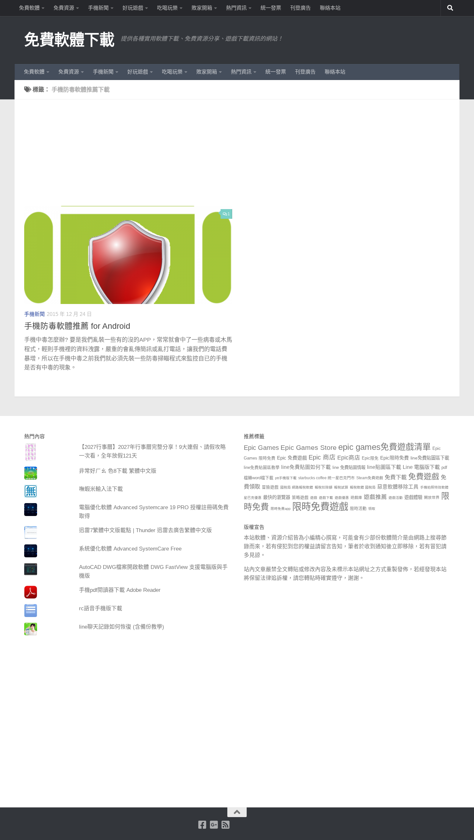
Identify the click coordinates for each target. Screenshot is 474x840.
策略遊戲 (300, 497)
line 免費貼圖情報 (348, 467)
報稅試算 (341, 487)
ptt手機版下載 (286, 478)
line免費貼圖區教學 (262, 467)
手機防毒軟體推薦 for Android (77, 326)
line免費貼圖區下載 (429, 457)
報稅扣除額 (323, 487)
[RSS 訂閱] (225, 824)
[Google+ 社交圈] (214, 824)
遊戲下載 (326, 498)
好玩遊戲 (133, 8)
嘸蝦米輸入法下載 (101, 489)
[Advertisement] (241, 157)
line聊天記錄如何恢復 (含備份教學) (121, 627)
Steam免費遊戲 (369, 478)
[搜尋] (450, 8)
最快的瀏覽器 (276, 497)
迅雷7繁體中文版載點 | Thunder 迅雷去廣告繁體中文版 (145, 530)
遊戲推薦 (375, 497)
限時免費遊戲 (320, 506)
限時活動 (358, 508)
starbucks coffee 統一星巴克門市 (326, 478)
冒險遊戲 (270, 487)
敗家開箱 (202, 8)
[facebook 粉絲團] (202, 824)
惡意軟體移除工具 (398, 487)
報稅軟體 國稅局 (363, 487)
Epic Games (261, 447)
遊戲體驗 (413, 497)
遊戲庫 (356, 497)
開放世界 (431, 497)
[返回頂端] (237, 812)
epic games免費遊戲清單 (384, 446)
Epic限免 (370, 458)
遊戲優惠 (342, 498)
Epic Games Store (309, 447)
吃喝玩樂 (167, 8)
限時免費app (281, 509)
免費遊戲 (423, 476)
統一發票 (271, 8)
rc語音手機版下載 (100, 608)
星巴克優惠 (253, 498)
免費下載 (396, 477)
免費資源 (64, 8)
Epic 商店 (322, 457)
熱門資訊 (236, 8)
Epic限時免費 (394, 457)
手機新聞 (98, 8)
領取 (371, 509)
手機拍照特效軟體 (434, 487)
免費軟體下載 (69, 39)
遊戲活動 (396, 498)
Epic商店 (348, 457)
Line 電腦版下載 (421, 467)
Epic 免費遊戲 (292, 457)
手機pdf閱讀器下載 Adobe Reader (120, 590)
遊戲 (313, 498)
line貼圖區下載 (384, 467)
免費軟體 (29, 8)
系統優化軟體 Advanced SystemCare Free (130, 549)
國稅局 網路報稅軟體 (296, 487)
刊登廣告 (300, 8)
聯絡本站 (330, 8)
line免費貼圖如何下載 (306, 467)
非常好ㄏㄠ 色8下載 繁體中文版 (117, 471)
